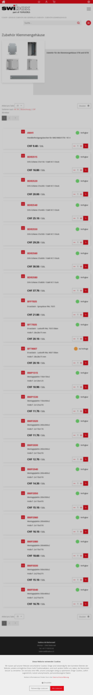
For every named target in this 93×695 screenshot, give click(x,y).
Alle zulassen (57, 688)
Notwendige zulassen (39, 688)
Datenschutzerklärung (61, 677)
